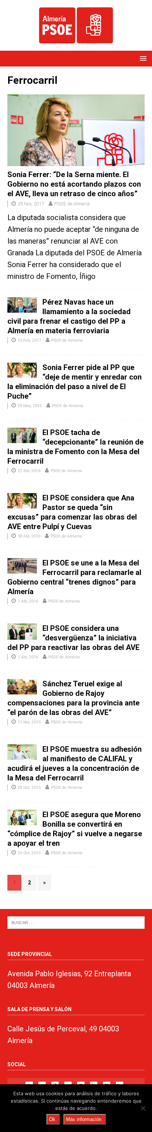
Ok (52, 1119)
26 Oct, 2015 (29, 853)
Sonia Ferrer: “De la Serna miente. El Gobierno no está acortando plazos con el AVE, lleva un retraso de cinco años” (74, 184)
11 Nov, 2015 (29, 722)
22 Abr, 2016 (29, 470)
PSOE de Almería (72, 203)
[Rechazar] (142, 1108)
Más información (83, 1119)
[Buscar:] (76, 922)
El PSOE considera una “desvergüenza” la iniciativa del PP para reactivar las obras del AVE (73, 638)
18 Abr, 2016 (29, 536)
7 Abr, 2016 (28, 601)
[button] (142, 58)
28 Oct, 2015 (29, 787)
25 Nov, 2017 (31, 203)
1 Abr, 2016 (28, 657)
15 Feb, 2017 (29, 340)
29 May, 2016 (30, 405)
